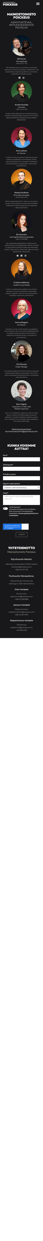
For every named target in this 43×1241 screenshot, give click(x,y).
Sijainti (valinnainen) (11, 484)
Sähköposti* (8, 465)
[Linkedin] (19, 78)
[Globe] (17, 256)
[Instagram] (23, 78)
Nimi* (5, 455)
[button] (38, 3)
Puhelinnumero (9, 474)
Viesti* (5, 493)
